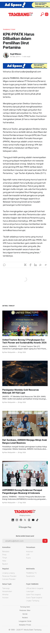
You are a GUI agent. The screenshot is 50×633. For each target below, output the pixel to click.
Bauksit (5, 564)
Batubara (5, 551)
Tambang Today (9, 29)
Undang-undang (8, 573)
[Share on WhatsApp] (40, 264)
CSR (27, 555)
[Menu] (46, 14)
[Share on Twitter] (25, 264)
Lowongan (30, 591)
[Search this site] (42, 14)
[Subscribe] (45, 541)
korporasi (29, 551)
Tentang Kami (25, 607)
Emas (4, 555)
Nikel (4, 561)
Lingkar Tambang (32, 601)
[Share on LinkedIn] (35, 264)
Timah (4, 558)
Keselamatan (7, 591)
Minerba (5, 594)
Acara (28, 558)
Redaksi (25, 617)
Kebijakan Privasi (25, 625)
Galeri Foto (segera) (33, 594)
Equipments (30, 576)
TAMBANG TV (31, 573)
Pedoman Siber (25, 610)
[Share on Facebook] (30, 264)
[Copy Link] (45, 264)
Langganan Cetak (25, 621)
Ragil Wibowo (15, 54)
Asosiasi (5, 597)
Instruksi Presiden (8, 579)
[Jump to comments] (4, 264)
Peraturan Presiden (9, 576)
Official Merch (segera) (34, 588)
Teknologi (5, 588)
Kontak (25, 614)
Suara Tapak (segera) (34, 597)
